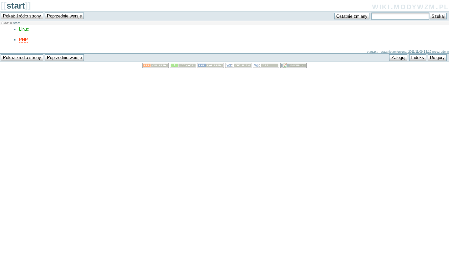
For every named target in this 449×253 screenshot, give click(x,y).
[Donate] (183, 66)
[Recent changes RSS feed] (155, 66)
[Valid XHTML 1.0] (238, 66)
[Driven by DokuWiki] (293, 66)
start (16, 5)
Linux (24, 29)
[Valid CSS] (266, 66)
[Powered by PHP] (211, 66)
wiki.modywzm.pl (410, 6)
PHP (23, 39)
